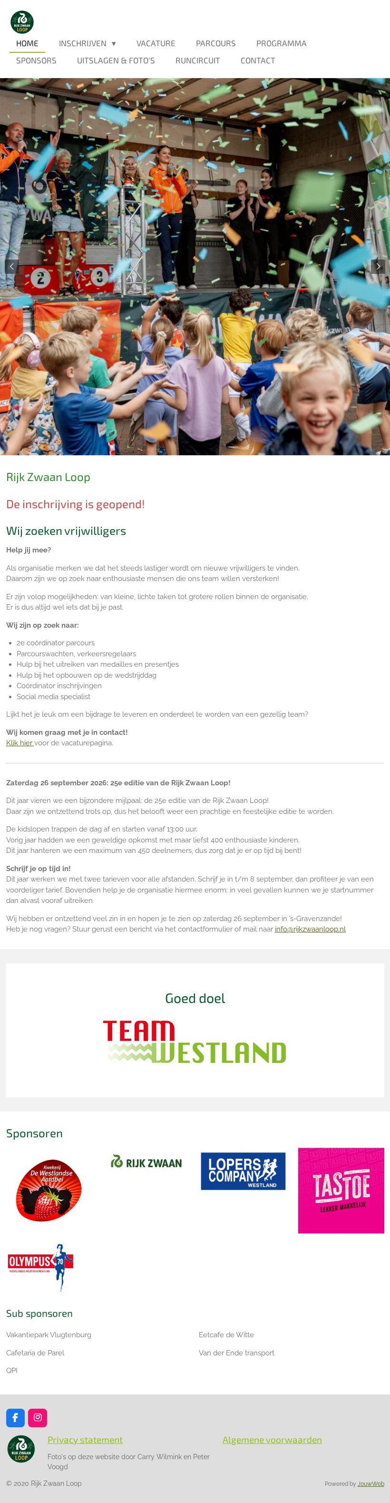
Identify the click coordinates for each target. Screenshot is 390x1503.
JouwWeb (371, 1484)
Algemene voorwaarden (272, 1439)
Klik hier (20, 743)
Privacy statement (85, 1439)
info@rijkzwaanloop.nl (310, 929)
